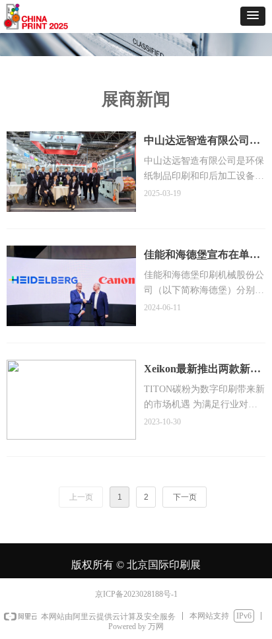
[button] (252, 16)
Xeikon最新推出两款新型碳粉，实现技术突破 (202, 370)
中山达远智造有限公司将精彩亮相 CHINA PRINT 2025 (202, 142)
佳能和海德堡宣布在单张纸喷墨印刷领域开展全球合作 (202, 256)
